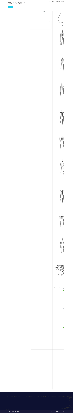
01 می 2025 (62, 67)
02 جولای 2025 (62, 41)
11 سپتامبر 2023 (61, 218)
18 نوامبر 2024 (62, 122)
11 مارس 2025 (62, 87)
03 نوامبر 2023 (62, 203)
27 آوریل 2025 (62, 69)
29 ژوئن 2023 (62, 240)
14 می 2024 (62, 170)
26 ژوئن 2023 (62, 241)
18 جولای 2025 (62, 34)
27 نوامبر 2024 (62, 119)
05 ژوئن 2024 (62, 164)
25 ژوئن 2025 (62, 43)
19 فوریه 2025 (62, 94)
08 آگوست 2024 (62, 150)
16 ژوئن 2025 (62, 47)
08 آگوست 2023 (62, 228)
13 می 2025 (62, 62)
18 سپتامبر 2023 (61, 216)
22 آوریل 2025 (62, 71)
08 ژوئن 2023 (62, 246)
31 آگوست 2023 (62, 221)
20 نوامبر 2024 (62, 121)
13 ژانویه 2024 (62, 188)
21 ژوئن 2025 (62, 45)
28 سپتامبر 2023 (61, 214)
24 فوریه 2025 (62, 93)
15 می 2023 (62, 253)
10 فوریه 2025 (62, 97)
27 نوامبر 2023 (62, 198)
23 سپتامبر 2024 (61, 137)
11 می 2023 (62, 254)
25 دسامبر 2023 (62, 191)
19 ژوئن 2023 (62, 243)
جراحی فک (41, 26)
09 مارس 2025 (62, 88)
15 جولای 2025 (62, 35)
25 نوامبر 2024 (62, 120)
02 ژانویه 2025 (62, 109)
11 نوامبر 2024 (62, 124)
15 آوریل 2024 (62, 172)
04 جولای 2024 (62, 161)
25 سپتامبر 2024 (61, 136)
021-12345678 (12, 3)
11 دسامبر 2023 (62, 194)
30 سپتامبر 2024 (61, 135)
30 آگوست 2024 (62, 144)
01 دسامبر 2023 (62, 197)
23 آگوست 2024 (62, 146)
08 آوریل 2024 (62, 173)
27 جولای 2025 (62, 30)
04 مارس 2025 (62, 90)
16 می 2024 (62, 169)
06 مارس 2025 (62, 89)
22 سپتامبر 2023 (61, 215)
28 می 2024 (62, 166)
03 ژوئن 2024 (62, 165)
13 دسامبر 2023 (62, 193)
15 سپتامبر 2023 (61, 217)
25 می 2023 (62, 250)
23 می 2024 (62, 167)
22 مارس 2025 (62, 83)
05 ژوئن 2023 (62, 247)
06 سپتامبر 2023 (61, 219)
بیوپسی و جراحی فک (61, 13)
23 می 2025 (62, 58)
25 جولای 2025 (62, 31)
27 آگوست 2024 (62, 145)
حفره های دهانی (48, 21)
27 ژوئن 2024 (62, 162)
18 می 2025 (62, 60)
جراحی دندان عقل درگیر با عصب (59, 15)
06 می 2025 (62, 65)
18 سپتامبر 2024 (61, 138)
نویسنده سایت (62, 265)
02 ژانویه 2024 (62, 190)
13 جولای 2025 (62, 36)
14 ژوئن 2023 (62, 244)
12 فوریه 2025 (62, 96)
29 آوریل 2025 (62, 68)
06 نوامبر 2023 (62, 202)
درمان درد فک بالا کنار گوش (60, 20)
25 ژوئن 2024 (62, 163)
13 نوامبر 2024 (62, 123)
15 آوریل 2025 (62, 73)
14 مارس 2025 (62, 86)
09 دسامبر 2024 (62, 116)
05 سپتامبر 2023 (61, 220)
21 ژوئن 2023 (62, 242)
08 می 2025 (62, 64)
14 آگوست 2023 (62, 226)
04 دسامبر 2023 (62, 196)
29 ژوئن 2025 (62, 42)
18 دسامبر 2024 (62, 113)
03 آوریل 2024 (62, 174)
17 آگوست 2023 (62, 225)
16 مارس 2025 (62, 85)
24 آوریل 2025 (62, 70)
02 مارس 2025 (62, 91)
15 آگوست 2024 (62, 148)
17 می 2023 (62, 252)
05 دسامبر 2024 (62, 117)
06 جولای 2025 (62, 39)
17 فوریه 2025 (62, 95)
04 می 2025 (62, 66)
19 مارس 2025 (62, 84)
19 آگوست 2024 (62, 147)
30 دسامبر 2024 (62, 110)
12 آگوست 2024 (62, 149)
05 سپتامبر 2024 (61, 142)
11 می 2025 (62, 63)
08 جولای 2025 (62, 38)
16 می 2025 (62, 61)
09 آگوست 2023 (62, 227)
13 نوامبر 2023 (62, 201)
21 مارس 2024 (62, 176)
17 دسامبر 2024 (62, 114)
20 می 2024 (62, 168)
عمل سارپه (57, 278)
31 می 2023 (62, 248)
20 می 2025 (62, 59)
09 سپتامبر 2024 (61, 141)
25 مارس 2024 (62, 175)
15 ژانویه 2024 (62, 187)
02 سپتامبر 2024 (61, 143)
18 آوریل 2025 (62, 72)
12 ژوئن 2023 (62, 245)
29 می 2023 (62, 249)
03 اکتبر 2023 (62, 213)
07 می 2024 (62, 171)
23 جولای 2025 (62, 32)
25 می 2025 (62, 57)
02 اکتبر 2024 (62, 134)
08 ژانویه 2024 (62, 189)
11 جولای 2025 (62, 37)
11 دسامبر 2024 (62, 115)
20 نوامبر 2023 (62, 199)
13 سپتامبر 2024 (61, 140)
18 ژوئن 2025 (62, 46)
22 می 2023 (62, 251)
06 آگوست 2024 (62, 151)
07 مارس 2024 (62, 177)
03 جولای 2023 (62, 239)
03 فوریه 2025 (62, 99)
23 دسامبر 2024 (62, 112)
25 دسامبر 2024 (62, 111)
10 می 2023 (62, 255)
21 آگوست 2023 (62, 224)
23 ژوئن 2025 (62, 44)
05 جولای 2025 (62, 40)
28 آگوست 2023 (62, 222)
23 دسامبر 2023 (62, 192)
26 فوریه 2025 (62, 92)
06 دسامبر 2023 (62, 195)
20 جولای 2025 (62, 33)
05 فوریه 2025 (62, 98)
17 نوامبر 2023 (62, 200)
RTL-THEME (20, 411)
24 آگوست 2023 (62, 223)
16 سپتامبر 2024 (61, 139)
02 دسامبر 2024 (62, 118)
